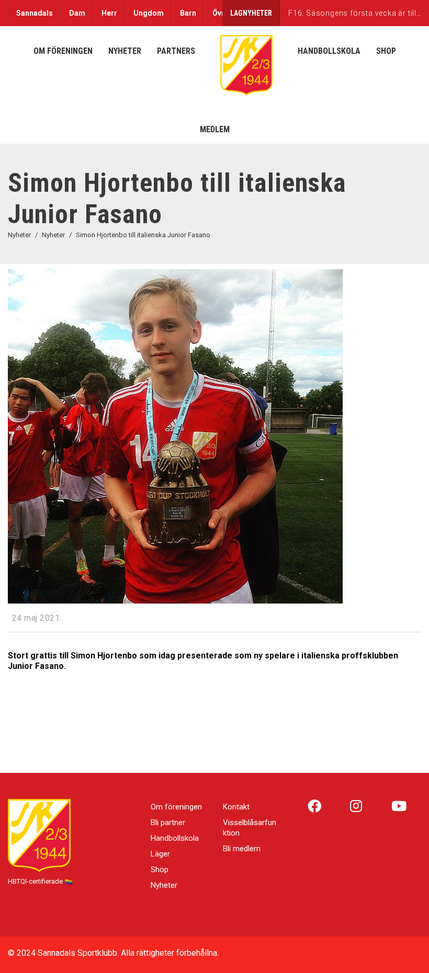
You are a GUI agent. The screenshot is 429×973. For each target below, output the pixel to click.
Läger (160, 854)
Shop (159, 869)
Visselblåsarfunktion (249, 828)
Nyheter (164, 885)
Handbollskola (175, 838)
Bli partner (168, 822)
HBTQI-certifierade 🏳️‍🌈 (40, 881)
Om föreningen (176, 807)
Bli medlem (242, 848)
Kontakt (236, 807)
